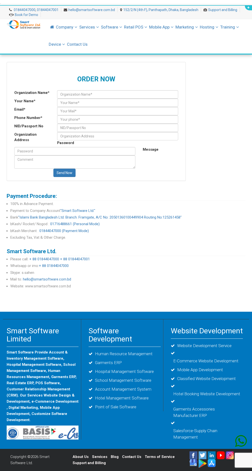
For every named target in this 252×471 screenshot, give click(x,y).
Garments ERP (108, 362)
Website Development (207, 330)
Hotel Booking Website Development (206, 393)
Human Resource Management (124, 353)
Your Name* (24, 101)
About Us (81, 457)
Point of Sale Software (115, 406)
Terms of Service (160, 457)
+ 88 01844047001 (75, 259)
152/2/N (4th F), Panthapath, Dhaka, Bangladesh (160, 10)
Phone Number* (28, 118)
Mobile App (159, 27)
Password (65, 143)
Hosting (207, 27)
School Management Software (123, 380)
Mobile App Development (200, 369)
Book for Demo (26, 15)
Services (87, 27)
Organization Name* (31, 92)
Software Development (110, 334)
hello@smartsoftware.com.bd (91, 10)
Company (64, 27)
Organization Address (25, 137)
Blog (115, 457)
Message (150, 149)
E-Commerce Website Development (205, 360)
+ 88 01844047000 (44, 259)
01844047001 (48, 10)
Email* (19, 109)
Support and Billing (222, 10)
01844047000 (24, 10)
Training (227, 27)
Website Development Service (204, 345)
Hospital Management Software (124, 371)
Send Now (64, 173)
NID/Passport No (28, 126)
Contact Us (77, 44)
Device (55, 44)
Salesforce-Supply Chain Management (195, 434)
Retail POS (133, 27)
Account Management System (123, 389)
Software (109, 27)
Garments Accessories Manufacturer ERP (194, 412)
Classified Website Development (206, 378)
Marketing (184, 27)
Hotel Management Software (122, 398)
